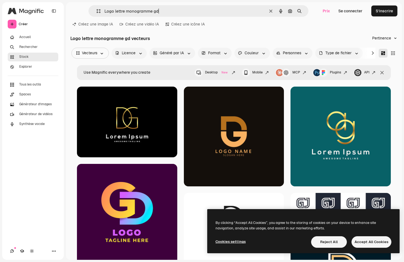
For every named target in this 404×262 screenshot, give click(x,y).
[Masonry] (383, 53)
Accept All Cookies (371, 242)
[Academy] (22, 251)
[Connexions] (12, 251)
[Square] (393, 53)
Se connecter (350, 10)
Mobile (257, 72)
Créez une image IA (95, 24)
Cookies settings (230, 241)
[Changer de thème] (31, 251)
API (366, 72)
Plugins (335, 72)
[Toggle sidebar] (53, 11)
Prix (326, 10)
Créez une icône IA (188, 24)
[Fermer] (382, 72)
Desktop (216, 72)
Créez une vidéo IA (142, 24)
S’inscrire (384, 10)
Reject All (329, 242)
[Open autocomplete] (96, 11)
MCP (296, 72)
